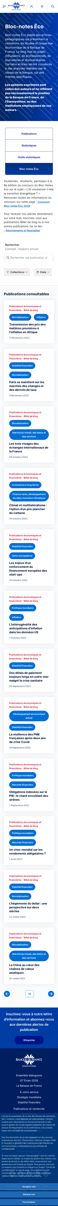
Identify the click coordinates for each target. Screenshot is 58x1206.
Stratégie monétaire (29, 1097)
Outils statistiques (29, 157)
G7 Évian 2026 (29, 1080)
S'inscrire (29, 1040)
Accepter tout (29, 1186)
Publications (29, 133)
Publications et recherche (29, 1108)
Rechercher (12, 244)
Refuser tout (29, 1194)
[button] (52, 6)
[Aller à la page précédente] (7, 994)
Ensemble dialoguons (29, 1075)
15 (31, 993)
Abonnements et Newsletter (22, 230)
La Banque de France (29, 1085)
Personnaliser (29, 1202)
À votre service (29, 1092)
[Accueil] (29, 1060)
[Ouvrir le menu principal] (4, 6)
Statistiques (29, 145)
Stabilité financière (29, 1102)
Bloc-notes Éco (29, 169)
